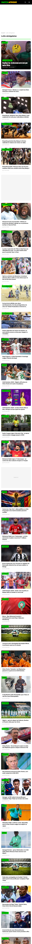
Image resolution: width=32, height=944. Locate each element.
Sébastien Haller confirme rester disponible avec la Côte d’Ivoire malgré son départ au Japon (15, 824)
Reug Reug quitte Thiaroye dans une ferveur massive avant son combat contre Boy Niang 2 (15, 167)
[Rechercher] (25, 2)
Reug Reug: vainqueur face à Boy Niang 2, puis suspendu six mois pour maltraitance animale (15, 116)
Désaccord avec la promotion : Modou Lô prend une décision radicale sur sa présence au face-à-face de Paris (15, 223)
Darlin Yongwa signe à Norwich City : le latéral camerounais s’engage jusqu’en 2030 (15, 434)
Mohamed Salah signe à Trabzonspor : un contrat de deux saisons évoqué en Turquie (15, 459)
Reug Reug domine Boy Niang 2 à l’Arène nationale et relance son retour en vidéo (14, 141)
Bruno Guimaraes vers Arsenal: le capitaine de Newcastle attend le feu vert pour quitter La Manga (15, 565)
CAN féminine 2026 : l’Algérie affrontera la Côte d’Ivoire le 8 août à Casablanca (14, 382)
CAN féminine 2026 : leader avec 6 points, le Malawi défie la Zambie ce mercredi (15, 591)
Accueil (3, 32)
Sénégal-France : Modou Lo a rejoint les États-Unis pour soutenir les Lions (15, 90)
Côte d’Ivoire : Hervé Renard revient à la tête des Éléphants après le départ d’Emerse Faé (15, 746)
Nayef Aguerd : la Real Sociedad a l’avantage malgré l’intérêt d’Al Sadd (15, 357)
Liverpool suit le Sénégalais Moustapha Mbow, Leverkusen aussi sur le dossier (15, 644)
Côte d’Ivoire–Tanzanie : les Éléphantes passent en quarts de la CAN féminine (13, 669)
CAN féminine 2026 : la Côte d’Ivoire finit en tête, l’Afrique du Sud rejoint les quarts (15, 408)
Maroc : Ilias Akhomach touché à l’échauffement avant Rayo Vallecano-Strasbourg (13, 618)
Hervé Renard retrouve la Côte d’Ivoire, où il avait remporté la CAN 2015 (15, 772)
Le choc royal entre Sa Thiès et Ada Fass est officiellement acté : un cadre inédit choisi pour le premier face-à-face (15, 250)
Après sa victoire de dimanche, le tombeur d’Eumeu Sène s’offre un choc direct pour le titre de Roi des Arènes (15, 277)
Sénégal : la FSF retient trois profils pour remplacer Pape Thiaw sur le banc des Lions (15, 798)
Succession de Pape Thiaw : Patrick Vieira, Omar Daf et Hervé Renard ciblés (14, 905)
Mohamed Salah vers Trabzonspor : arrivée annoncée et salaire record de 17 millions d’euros (15, 537)
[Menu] (29, 2)
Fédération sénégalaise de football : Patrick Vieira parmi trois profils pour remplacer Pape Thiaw (15, 878)
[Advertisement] (16, 17)
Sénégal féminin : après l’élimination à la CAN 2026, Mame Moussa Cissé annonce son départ (15, 851)
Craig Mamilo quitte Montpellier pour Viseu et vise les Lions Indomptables (15, 695)
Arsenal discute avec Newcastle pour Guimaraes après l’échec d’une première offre (15, 930)
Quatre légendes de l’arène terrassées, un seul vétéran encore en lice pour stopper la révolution (14, 332)
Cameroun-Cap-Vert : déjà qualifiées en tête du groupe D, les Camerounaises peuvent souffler (15, 510)
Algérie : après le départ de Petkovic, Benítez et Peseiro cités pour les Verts (15, 721)
